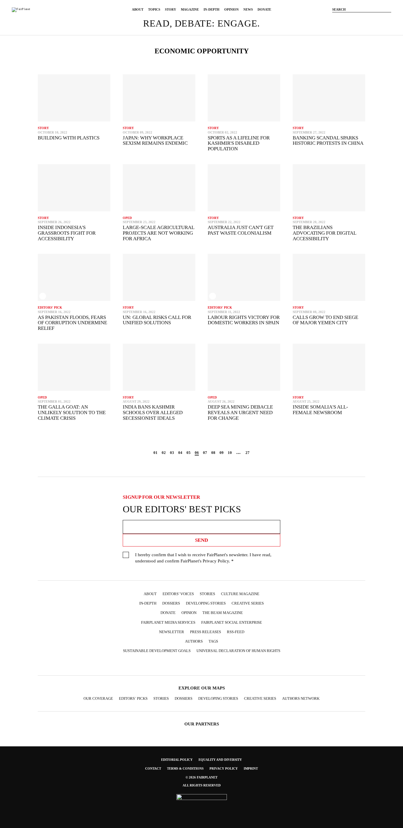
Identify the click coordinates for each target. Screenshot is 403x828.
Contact (153, 768)
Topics (154, 9)
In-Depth (211, 9)
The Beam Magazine (222, 612)
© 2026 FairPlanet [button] (201, 777)
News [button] (248, 9)
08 (213, 452)
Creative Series (248, 603)
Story (170, 9)
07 (205, 452)
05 (188, 452)
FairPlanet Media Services (168, 622)
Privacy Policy (216, 561)
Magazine (190, 9)
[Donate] (335, 18)
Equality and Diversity (220, 759)
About (137, 9)
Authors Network (301, 698)
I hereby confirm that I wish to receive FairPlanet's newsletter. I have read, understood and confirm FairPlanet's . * (203, 557)
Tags (213, 641)
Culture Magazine (240, 594)
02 (164, 452)
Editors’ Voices (178, 594)
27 (247, 452)
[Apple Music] (230, 665)
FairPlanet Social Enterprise (231, 622)
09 (221, 452)
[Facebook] (344, 18)
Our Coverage (98, 698)
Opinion (231, 9)
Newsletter (171, 632)
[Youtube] (370, 18)
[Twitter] (362, 18)
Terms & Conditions (185, 768)
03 (172, 452)
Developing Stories (206, 603)
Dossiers (171, 603)
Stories (207, 594)
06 (197, 452)
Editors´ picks (133, 698)
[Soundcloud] (379, 18)
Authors (194, 641)
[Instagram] (353, 18)
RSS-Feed (235, 632)
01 (155, 452)
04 (180, 452)
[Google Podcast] (241, 665)
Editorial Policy (177, 759)
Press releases (205, 632)
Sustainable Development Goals (157, 650)
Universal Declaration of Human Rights (238, 650)
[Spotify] (218, 665)
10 (230, 452)
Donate (264, 9)
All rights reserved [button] (202, 785)
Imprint (251, 768)
